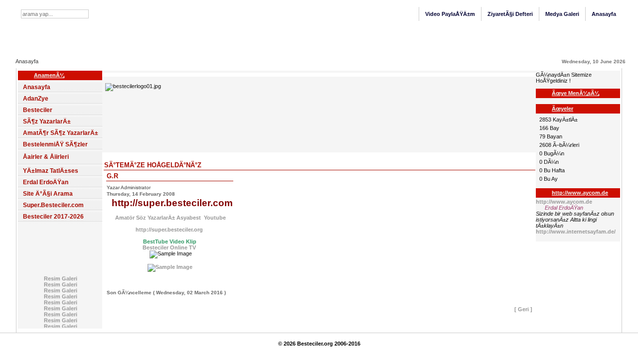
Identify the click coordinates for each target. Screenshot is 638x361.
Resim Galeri (60, 278)
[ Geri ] (523, 309)
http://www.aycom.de (564, 202)
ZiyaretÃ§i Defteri (510, 14)
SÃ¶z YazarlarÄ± (47, 121)
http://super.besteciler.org (170, 230)
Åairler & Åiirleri (46, 156)
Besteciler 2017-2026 (53, 216)
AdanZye (35, 98)
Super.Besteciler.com (53, 205)
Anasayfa (604, 14)
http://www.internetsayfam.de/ (576, 232)
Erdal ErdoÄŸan (45, 182)
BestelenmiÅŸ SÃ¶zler (55, 144)
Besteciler (37, 110)
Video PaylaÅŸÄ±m (450, 14)
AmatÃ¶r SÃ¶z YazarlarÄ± (60, 132)
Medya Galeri (562, 14)
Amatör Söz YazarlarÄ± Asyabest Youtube (170, 218)
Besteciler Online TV (169, 247)
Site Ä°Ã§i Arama (48, 193)
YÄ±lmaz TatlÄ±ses (50, 170)
